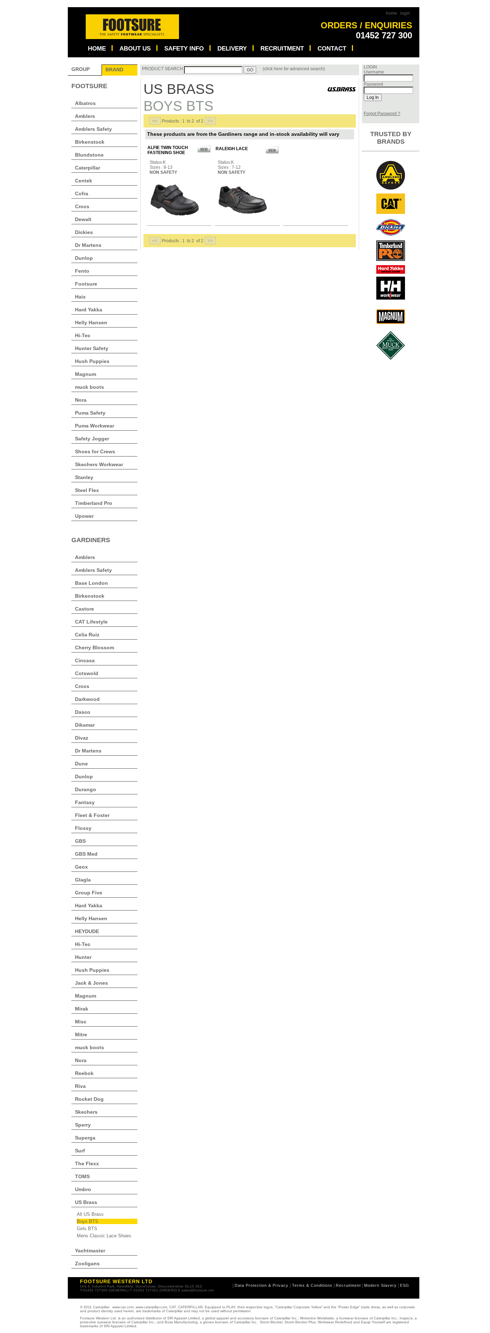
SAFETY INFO (184, 48)
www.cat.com (122, 1307)
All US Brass (90, 1214)
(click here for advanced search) (294, 68)
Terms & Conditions (312, 1285)
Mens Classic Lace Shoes (104, 1235)
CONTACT (331, 48)
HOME (97, 48)
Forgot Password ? (382, 113)
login (405, 13)
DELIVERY (232, 48)
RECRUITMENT (282, 48)
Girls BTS (87, 1228)
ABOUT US (135, 48)
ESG (404, 1285)
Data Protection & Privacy (262, 1285)
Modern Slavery (380, 1285)
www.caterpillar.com (151, 1307)
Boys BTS (87, 1221)
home (391, 13)
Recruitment (348, 1285)
